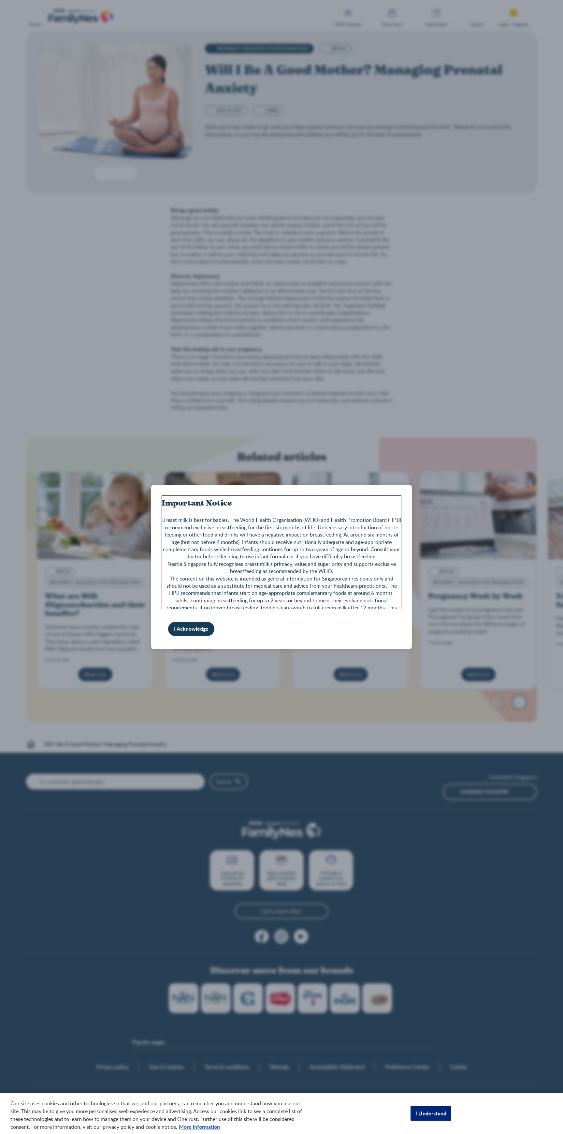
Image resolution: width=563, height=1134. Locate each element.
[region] (281, 1113)
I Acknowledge (191, 628)
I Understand (430, 1113)
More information (199, 1126)
